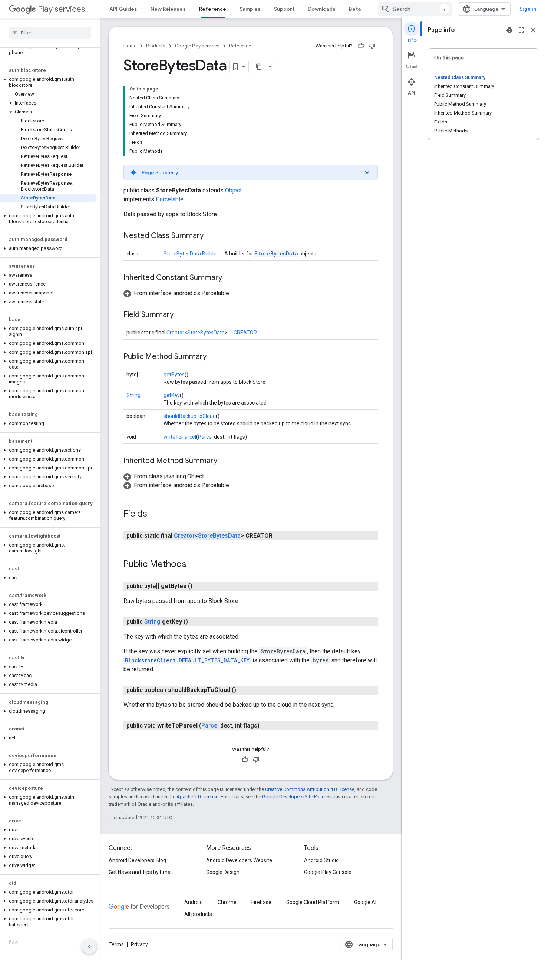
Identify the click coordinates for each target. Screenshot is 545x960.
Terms (116, 944)
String (133, 395)
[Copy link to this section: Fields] (154, 514)
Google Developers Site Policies (296, 796)
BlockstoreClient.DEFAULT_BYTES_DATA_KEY (187, 660)
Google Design (223, 872)
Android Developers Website (239, 860)
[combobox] (415, 9)
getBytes (174, 374)
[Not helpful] (372, 46)
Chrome (227, 902)
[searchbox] (50, 33)
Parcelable (170, 199)
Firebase (261, 902)
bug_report (509, 30)
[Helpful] (361, 46)
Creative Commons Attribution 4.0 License (309, 789)
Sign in (527, 9)
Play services (61, 9)
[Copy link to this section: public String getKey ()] (195, 621)
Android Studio (321, 860)
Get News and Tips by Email (141, 872)
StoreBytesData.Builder (191, 254)
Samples (250, 9)
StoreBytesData (276, 253)
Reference (212, 9)
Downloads (322, 9)
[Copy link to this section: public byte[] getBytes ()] (199, 586)
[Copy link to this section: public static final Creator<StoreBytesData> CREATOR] (279, 535)
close (533, 30)
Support (284, 9)
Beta (355, 9)
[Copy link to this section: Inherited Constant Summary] (229, 278)
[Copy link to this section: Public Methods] (193, 564)
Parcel (205, 437)
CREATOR (245, 333)
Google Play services (197, 46)
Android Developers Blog (137, 860)
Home (129, 46)
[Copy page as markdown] (258, 66)
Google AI (365, 902)
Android (193, 902)
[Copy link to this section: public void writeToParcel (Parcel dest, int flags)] (267, 725)
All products (198, 914)
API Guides (123, 9)
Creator (175, 333)
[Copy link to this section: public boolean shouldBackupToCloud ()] (243, 690)
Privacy (139, 944)
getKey (172, 395)
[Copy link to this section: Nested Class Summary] (211, 236)
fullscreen (521, 30)
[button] (48, 49)
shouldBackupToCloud (190, 416)
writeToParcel (180, 437)
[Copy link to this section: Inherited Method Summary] (224, 461)
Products (155, 46)
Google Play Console (327, 872)
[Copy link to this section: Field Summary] (181, 315)
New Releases (168, 9)
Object (233, 190)
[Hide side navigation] (89, 946)
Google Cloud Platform (312, 902)
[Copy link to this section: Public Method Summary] (214, 357)
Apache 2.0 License (197, 796)
